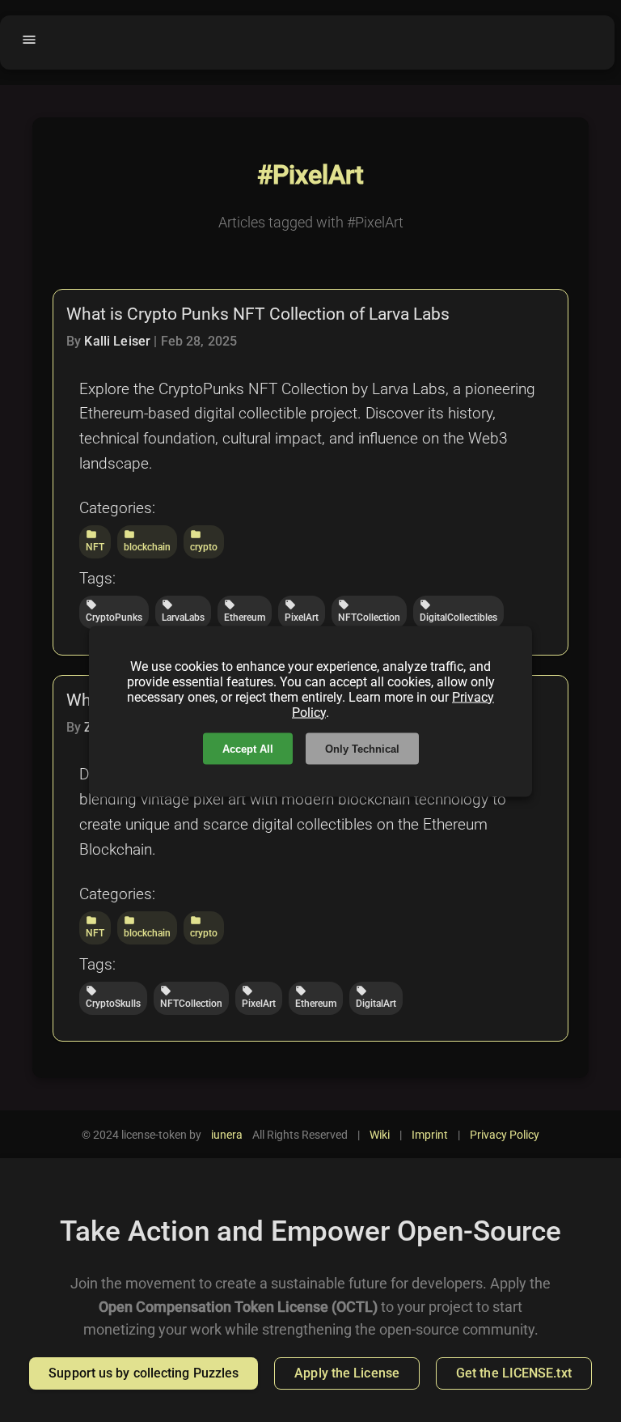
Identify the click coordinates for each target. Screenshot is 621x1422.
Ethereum (244, 611)
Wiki (380, 1134)
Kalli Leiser (117, 341)
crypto (204, 540)
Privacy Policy (504, 1134)
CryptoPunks (114, 611)
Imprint (430, 1134)
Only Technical (362, 748)
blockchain (147, 540)
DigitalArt (376, 997)
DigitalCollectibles (458, 611)
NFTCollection (369, 611)
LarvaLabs (183, 611)
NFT (95, 540)
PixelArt (302, 611)
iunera (227, 1134)
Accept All (247, 748)
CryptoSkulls (113, 997)
